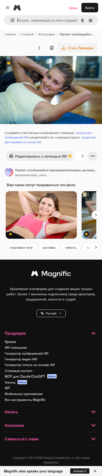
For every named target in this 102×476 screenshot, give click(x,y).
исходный (32, 63)
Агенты (15, 382)
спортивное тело (21, 247)
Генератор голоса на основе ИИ (30, 364)
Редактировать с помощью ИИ (38, 157)
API (7, 388)
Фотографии (46, 34)
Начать (11, 411)
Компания (14, 425)
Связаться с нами (21, 439)
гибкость (71, 247)
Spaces (10, 341)
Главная (10, 34)
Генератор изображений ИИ (26, 353)
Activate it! (79, 471)
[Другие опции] (39, 47)
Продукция (15, 333)
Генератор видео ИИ (21, 359)
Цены (73, 7)
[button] (51, 313)
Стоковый (27, 34)
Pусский (51, 313)
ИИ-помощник (16, 347)
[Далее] (82, 156)
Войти (89, 7)
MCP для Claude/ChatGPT (30, 376)
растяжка (49, 247)
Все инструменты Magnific (25, 399)
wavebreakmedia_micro (30, 175)
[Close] (95, 471)
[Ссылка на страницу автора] (9, 172)
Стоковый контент (18, 370)
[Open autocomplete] (10, 20)
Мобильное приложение (24, 393)
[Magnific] (51, 274)
